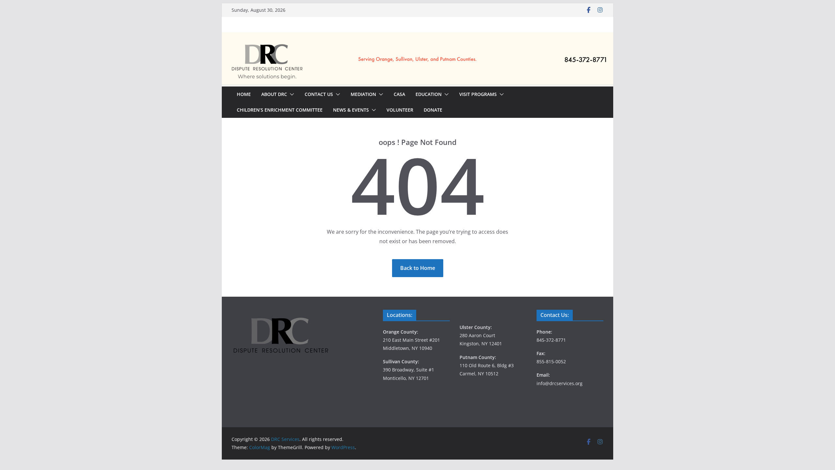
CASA (399, 94)
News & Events (351, 110)
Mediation (363, 94)
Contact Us (319, 94)
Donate (433, 110)
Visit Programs (478, 94)
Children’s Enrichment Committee (280, 110)
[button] (290, 94)
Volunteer (400, 110)
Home (244, 94)
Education (429, 94)
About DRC (274, 94)
